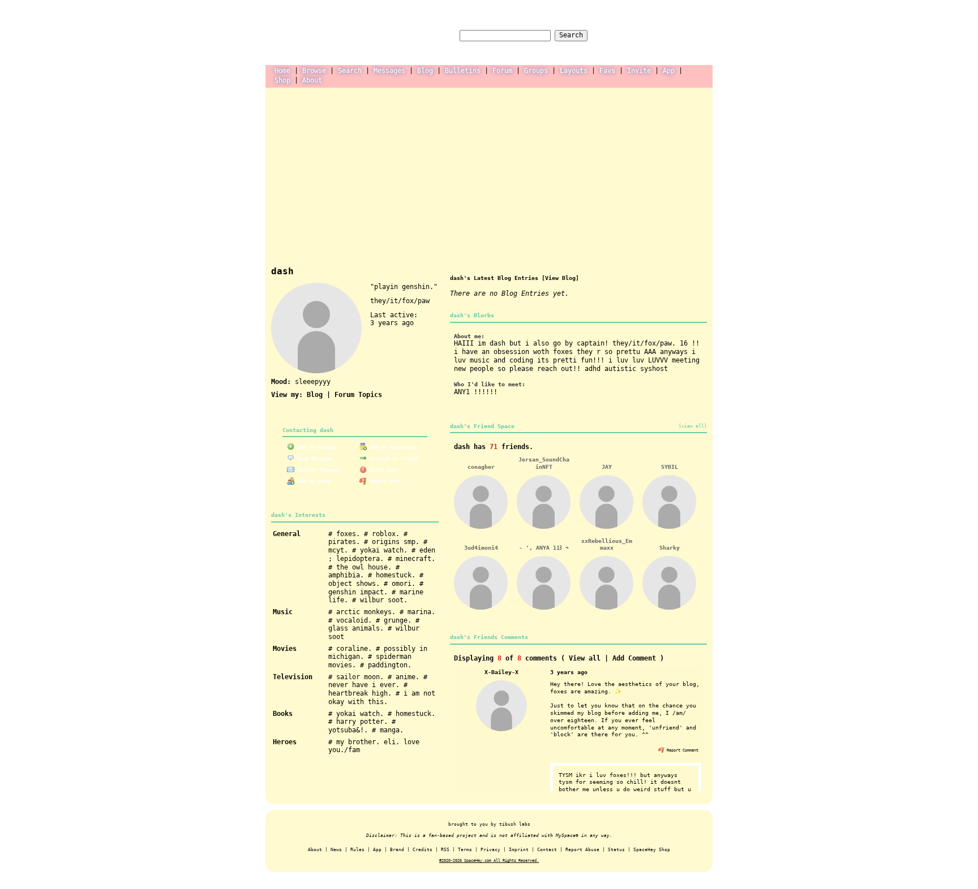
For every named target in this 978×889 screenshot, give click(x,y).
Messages (389, 71)
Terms (465, 849)
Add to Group (312, 481)
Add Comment (634, 658)
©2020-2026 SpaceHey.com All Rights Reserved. (489, 860)
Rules (357, 849)
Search (571, 35)
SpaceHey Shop (651, 849)
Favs (607, 71)
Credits (422, 849)
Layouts (573, 71)
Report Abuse (582, 849)
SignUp (695, 35)
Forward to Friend (392, 458)
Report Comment (681, 750)
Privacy (490, 849)
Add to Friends (315, 447)
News (336, 849)
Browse (314, 71)
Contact (547, 849)
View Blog (560, 277)
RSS (445, 849)
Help (632, 35)
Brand (397, 849)
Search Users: (430, 35)
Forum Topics (358, 395)
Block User (382, 470)
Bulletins (463, 71)
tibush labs (514, 824)
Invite (639, 71)
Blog (425, 71)
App (669, 71)
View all (584, 658)
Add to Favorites (391, 447)
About (312, 80)
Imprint (519, 849)
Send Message (312, 458)
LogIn (661, 35)
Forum (502, 71)
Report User (384, 481)
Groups (536, 71)
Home (282, 71)
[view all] (693, 426)
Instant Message (317, 470)
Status (616, 849)
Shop (282, 80)
